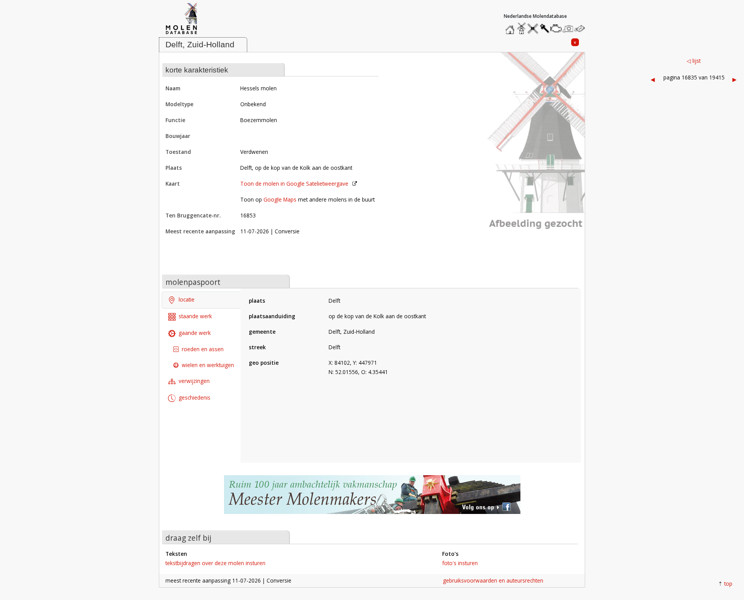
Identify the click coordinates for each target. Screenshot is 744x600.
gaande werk (195, 332)
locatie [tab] (187, 299)
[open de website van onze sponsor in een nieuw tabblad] (372, 498)
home (511, 26)
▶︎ (734, 79)
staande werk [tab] (195, 316)
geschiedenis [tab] (194, 397)
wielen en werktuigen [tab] (208, 365)
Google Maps (280, 199)
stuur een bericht (582, 28)
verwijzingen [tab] (194, 380)
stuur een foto (568, 28)
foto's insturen (460, 563)
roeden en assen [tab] (203, 349)
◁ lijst (694, 60)
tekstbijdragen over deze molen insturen (215, 563)
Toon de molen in (294, 183)
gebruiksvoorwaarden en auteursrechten (493, 580)
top (728, 583)
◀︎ (653, 79)
